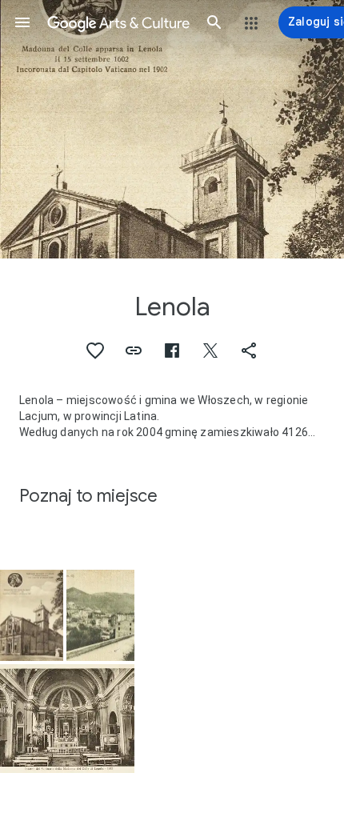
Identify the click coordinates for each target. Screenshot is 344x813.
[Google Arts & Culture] (118, 22)
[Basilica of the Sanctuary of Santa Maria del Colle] (31, 616)
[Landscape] (100, 616)
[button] (22, 22)
